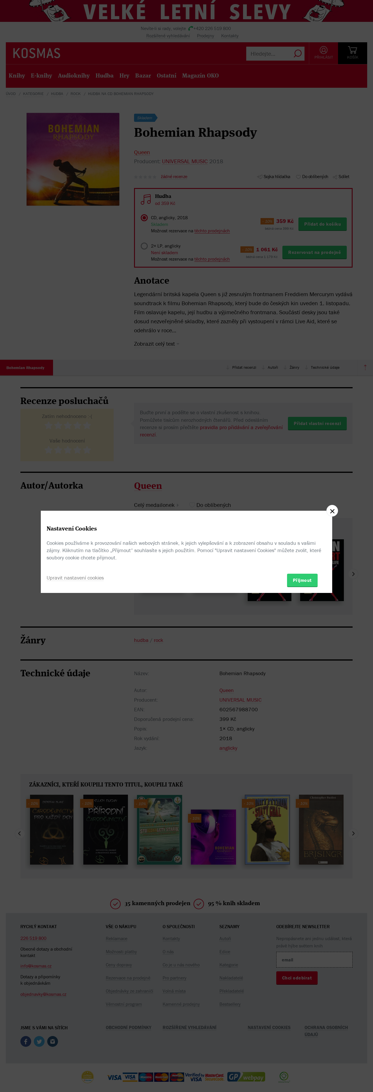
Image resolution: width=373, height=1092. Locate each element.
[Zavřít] (332, 511)
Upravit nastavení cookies (75, 577)
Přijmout (302, 580)
